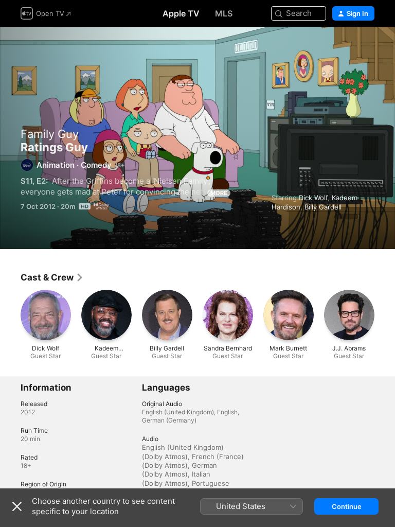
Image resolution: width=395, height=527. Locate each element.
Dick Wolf (313, 198)
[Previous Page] (10, 314)
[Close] (17, 506)
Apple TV (181, 13)
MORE (218, 193)
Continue (347, 506)
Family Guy (50, 133)
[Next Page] (385, 314)
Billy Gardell (323, 207)
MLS (223, 13)
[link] (52, 277)
